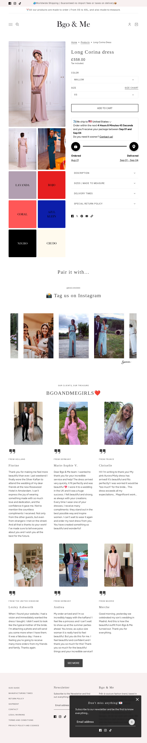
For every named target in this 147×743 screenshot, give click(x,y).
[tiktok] (20, 3)
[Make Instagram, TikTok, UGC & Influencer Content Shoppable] (126, 362)
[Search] (17, 24)
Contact (13, 709)
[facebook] (10, 3)
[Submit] (132, 722)
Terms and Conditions (21, 720)
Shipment (14, 704)
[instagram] (15, 3)
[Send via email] (87, 216)
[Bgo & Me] (73, 24)
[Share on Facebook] (72, 216)
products (85, 42)
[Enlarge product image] (37, 84)
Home (74, 42)
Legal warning (17, 715)
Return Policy (16, 699)
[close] (137, 699)
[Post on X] (77, 216)
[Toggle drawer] (11, 24)
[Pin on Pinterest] (82, 216)
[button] (92, 216)
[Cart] (136, 24)
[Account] (130, 24)
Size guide (14, 688)
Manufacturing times (21, 693)
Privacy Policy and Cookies (24, 726)
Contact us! (106, 136)
